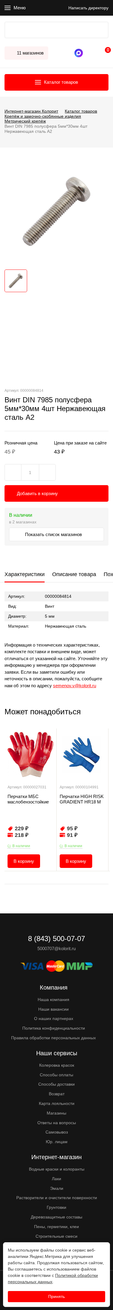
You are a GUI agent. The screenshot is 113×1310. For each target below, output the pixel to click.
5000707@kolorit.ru (56, 948)
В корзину (24, 861)
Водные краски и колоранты (56, 1169)
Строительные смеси (56, 1236)
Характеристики (25, 574)
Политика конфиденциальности (53, 1028)
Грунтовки (56, 1207)
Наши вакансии (53, 1009)
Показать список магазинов (54, 534)
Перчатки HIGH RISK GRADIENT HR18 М (82, 799)
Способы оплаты (56, 1074)
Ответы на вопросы (56, 1122)
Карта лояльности (56, 1103)
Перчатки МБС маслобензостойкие (28, 799)
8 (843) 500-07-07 (87, 53)
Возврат (56, 1093)
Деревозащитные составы (56, 1217)
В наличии (21, 846)
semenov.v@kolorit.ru (74, 685)
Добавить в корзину (37, 493)
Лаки (56, 1178)
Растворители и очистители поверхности (56, 1197)
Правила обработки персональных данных (53, 1037)
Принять (56, 1296)
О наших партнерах (53, 1018)
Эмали (56, 1188)
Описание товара (74, 574)
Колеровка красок (56, 1065)
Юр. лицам (56, 1141)
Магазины (56, 1113)
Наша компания (53, 999)
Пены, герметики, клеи (56, 1226)
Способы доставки (56, 1084)
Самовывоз (57, 1132)
